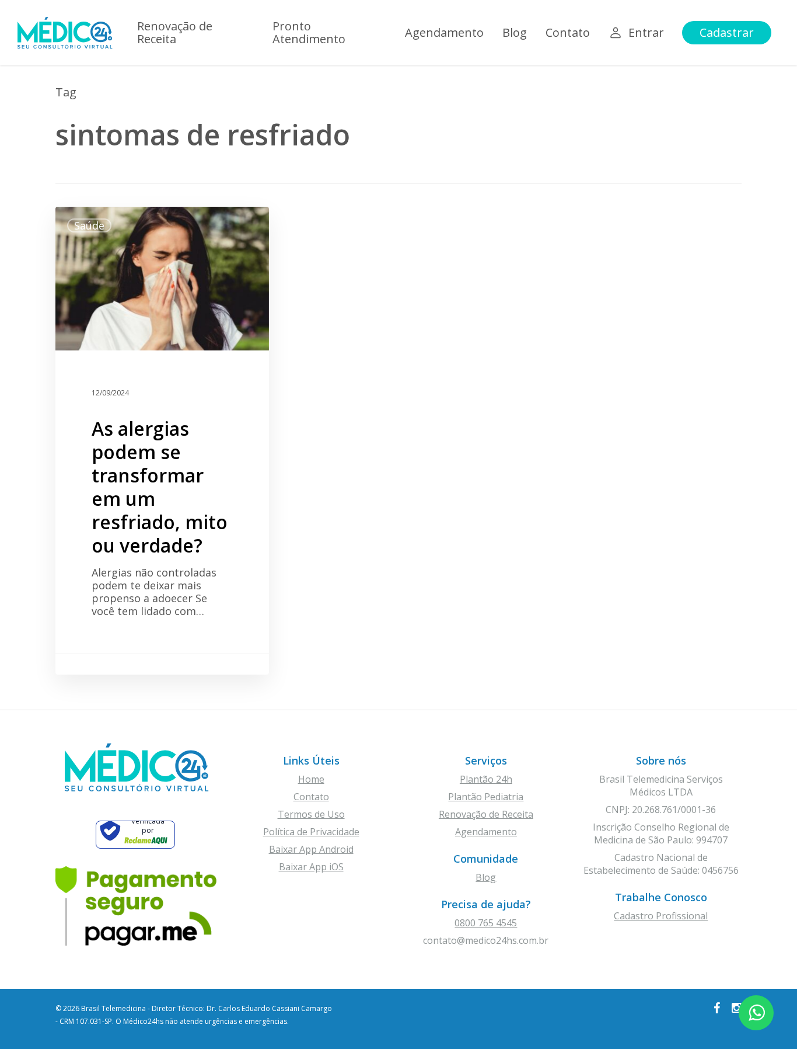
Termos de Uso (311, 814)
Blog (486, 877)
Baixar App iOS (311, 866)
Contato (311, 796)
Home (311, 779)
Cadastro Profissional (661, 915)
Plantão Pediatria (485, 796)
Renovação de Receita (486, 814)
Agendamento (486, 831)
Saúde (89, 225)
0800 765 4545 (486, 922)
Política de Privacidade (311, 831)
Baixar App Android (311, 849)
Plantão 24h (486, 779)
